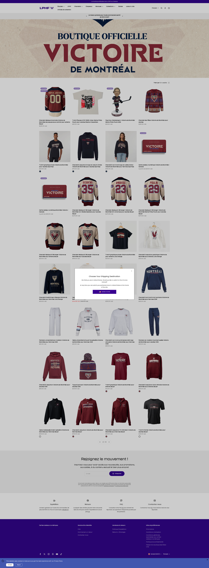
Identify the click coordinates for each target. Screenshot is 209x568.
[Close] (207, 560)
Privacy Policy (58, 561)
